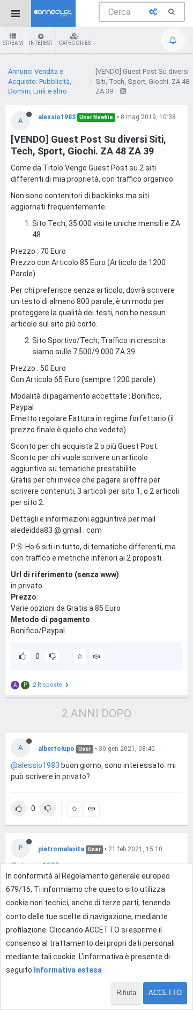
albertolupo (56, 748)
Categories (74, 43)
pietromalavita (61, 849)
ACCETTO (165, 993)
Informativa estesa (68, 970)
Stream (13, 43)
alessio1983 (57, 117)
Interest (41, 43)
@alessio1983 (35, 765)
